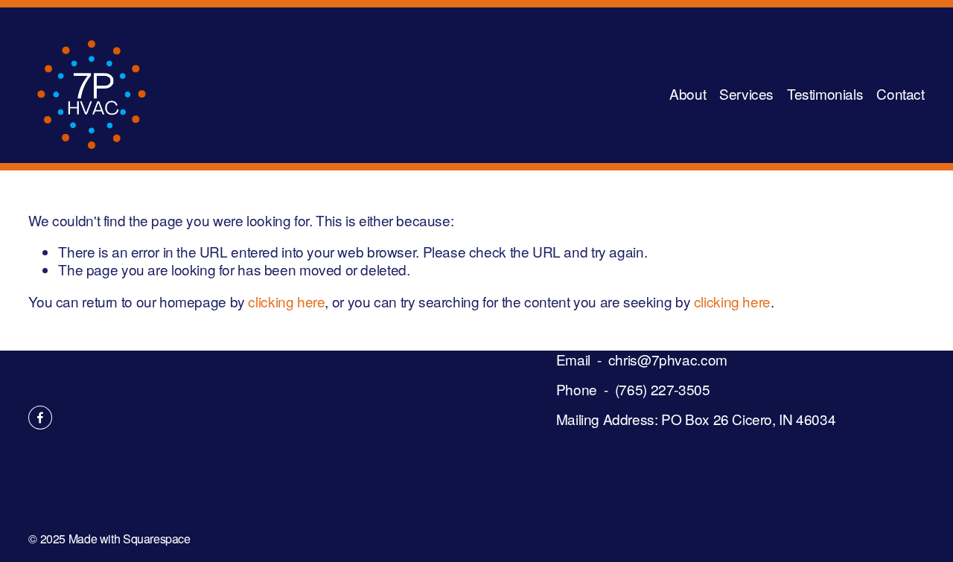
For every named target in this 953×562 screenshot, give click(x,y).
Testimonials (825, 93)
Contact (900, 93)
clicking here (286, 301)
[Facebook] (40, 418)
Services (746, 93)
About (687, 93)
